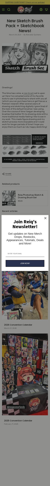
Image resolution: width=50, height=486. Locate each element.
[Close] (45, 218)
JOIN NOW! (25, 263)
